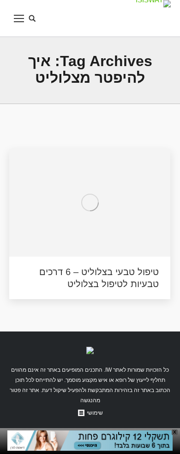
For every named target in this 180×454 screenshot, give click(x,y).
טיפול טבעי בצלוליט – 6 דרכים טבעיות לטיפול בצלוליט (99, 278)
